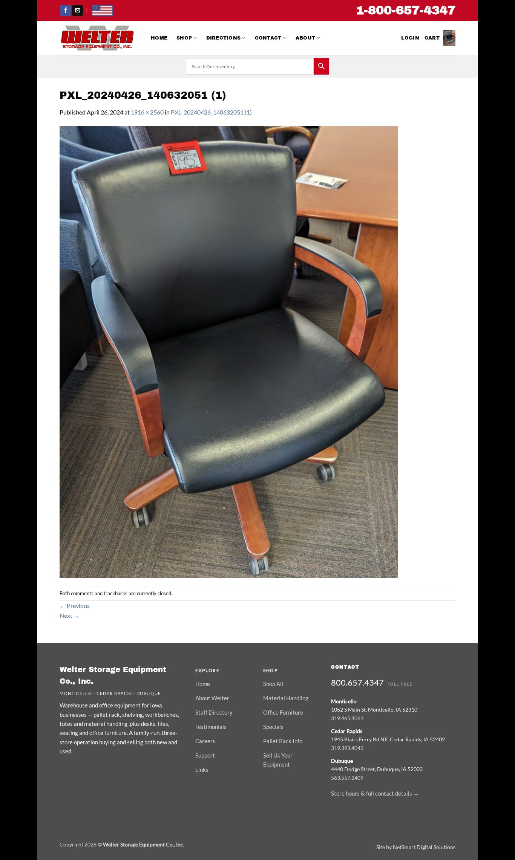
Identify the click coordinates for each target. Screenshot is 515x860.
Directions (223, 38)
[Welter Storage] (97, 38)
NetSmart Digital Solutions (424, 847)
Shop (184, 38)
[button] (410, 38)
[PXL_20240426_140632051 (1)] (229, 350)
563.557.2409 (347, 777)
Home (159, 38)
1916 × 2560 (147, 112)
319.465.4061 (347, 718)
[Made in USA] (102, 10)
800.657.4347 (357, 682)
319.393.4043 (347, 748)
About (305, 38)
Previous (75, 605)
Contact (268, 38)
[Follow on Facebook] (65, 10)
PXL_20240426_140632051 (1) (211, 112)
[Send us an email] (77, 10)
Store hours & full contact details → (375, 793)
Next (70, 615)
